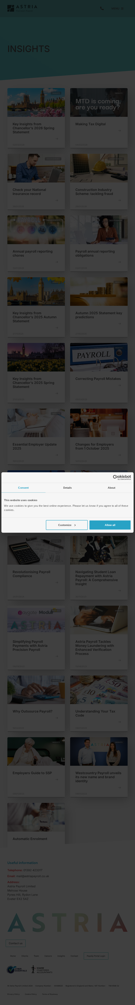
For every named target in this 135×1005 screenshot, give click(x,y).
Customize (64, 524)
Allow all (110, 524)
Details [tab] (67, 487)
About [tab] (111, 487)
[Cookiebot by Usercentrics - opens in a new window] (115, 477)
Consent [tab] (23, 487)
